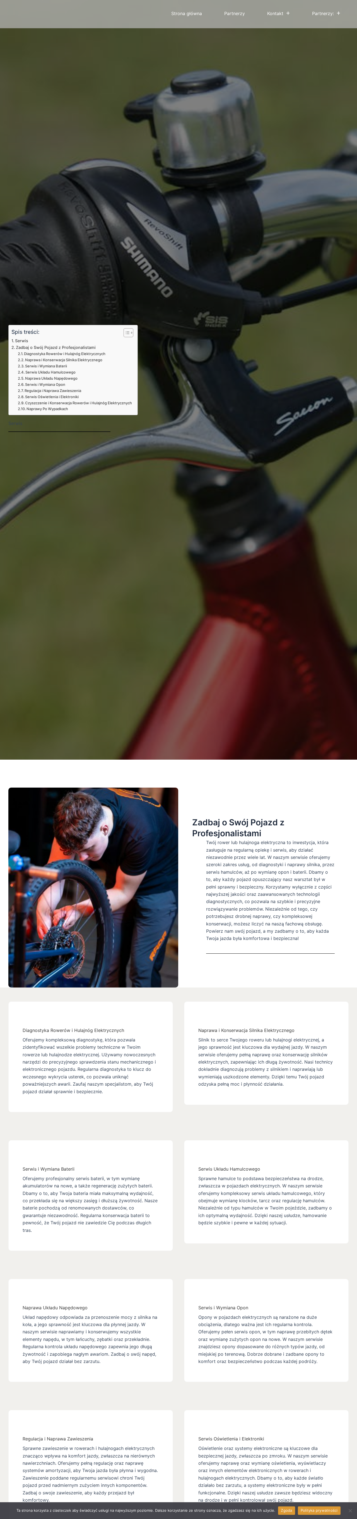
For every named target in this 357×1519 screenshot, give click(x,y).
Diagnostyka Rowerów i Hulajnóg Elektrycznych (64, 353)
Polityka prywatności (319, 1510)
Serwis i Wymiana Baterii (46, 366)
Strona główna (186, 13)
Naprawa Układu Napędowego (51, 378)
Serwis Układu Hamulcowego (50, 372)
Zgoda (286, 1510)
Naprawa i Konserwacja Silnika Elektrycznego (63, 360)
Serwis (21, 340)
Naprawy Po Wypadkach (47, 409)
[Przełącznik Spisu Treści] (125, 332)
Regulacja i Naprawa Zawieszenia (53, 390)
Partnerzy (234, 13)
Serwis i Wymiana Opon (45, 384)
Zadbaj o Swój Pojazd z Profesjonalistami (56, 347)
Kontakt (275, 13)
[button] (278, 13)
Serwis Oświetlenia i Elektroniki (52, 396)
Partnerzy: (323, 13)
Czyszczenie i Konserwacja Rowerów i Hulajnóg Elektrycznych (78, 403)
